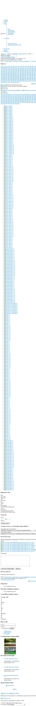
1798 (11, 70)
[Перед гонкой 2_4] (8, 138)
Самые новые (15, 61)
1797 (6, 70)
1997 (30, 99)
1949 (2, 95)
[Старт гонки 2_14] (8, 201)
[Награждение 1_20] (9, 467)
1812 (11, 71)
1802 (30, 70)
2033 (2, 103)
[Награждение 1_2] (8, 442)
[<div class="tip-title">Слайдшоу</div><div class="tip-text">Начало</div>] (3, 84)
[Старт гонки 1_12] (8, 170)
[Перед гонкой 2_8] (8, 143)
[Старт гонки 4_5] (8, 243)
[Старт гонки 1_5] (8, 160)
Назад (6, 87)
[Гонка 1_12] (7, 330)
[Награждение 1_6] (8, 447)
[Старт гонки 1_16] (8, 176)
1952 (16, 95)
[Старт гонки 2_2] (8, 184)
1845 (35, 74)
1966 (16, 97)
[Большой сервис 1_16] (9, 269)
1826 (11, 73)
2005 (2, 101)
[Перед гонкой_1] (8, 106)
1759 (25, 66)
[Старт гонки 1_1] (8, 155)
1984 (35, 98)
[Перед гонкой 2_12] (9, 149)
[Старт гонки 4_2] (8, 239)
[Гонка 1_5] (9, 90)
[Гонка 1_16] (7, 335)
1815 (25, 71)
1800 (21, 70)
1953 (21, 95)
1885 (25, 78)
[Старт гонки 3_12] (8, 225)
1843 (25, 74)
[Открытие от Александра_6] (11, 310)
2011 (30, 101)
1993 (11, 99)
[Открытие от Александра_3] (11, 306)
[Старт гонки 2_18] (8, 206)
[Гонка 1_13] (7, 331)
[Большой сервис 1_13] (9, 265)
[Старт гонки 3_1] (8, 209)
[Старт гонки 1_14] (8, 173)
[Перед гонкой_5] (8, 111)
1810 (2, 71)
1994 (16, 99)
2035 (11, 103)
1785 (16, 69)
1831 (35, 73)
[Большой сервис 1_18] (9, 272)
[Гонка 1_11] (7, 328)
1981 (21, 98)
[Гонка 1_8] (7, 324)
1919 (16, 80)
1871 (25, 77)
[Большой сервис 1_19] (9, 274)
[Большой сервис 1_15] (9, 268)
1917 (6, 80)
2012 (35, 101)
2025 (30, 102)
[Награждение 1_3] (8, 443)
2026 (35, 102)
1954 (25, 95)
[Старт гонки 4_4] (8, 241)
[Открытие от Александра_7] (11, 311)
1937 (11, 94)
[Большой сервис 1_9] (9, 260)
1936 (6, 94)
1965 (11, 97)
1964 (6, 97)
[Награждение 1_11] (9, 454)
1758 (21, 66)
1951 (11, 95)
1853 (6, 75)
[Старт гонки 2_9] (8, 194)
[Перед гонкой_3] (8, 108)
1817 (35, 71)
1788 (30, 69)
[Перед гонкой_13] (8, 122)
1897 (16, 79)
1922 (30, 80)
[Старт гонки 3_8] (8, 219)
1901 (35, 79)
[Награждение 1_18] (9, 464)
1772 (21, 67)
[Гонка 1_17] (7, 337)
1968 (25, 97)
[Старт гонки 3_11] (8, 223)
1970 (35, 97)
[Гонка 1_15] (7, 334)
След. (2, 91)
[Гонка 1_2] (7, 316)
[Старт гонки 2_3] (8, 185)
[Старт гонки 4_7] (8, 246)
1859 (35, 75)
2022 (16, 102)
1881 (6, 78)
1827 (16, 73)
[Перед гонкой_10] (8, 118)
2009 (21, 101)
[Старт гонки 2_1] (8, 183)
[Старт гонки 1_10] (8, 167)
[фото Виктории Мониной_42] (10, 645)
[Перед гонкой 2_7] (8, 142)
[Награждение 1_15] (9, 460)
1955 (30, 95)
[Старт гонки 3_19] (8, 234)
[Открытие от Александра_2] (11, 304)
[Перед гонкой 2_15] (9, 153)
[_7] (10, 654)
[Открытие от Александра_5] (11, 309)
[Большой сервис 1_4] (9, 253)
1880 (2, 78)
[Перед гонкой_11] (8, 120)
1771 (16, 67)
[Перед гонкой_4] (8, 110)
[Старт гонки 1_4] (8, 159)
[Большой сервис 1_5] (9, 254)
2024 (25, 102)
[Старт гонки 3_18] (8, 233)
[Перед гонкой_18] (8, 129)
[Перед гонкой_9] (8, 117)
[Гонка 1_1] (7, 314)
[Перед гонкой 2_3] (8, 136)
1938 (16, 94)
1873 (35, 77)
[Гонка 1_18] (7, 338)
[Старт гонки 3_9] (8, 220)
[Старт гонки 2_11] (8, 197)
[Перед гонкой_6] (8, 113)
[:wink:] (17, 546)
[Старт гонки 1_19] (8, 180)
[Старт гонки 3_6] (8, 216)
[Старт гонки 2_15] (8, 202)
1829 (25, 73)
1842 (21, 74)
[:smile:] (18, 542)
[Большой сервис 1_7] (9, 257)
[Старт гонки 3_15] (8, 229)
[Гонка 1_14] (7, 332)
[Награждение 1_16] (9, 461)
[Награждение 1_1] (8, 440)
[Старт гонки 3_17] (8, 232)
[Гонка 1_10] (7, 327)
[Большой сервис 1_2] (9, 250)
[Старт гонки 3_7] (8, 218)
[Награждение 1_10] (9, 453)
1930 (2, 82)
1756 (11, 66)
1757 (16, 66)
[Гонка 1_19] (7, 339)
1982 (25, 98)
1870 (21, 77)
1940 (25, 94)
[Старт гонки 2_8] (8, 192)
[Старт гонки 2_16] (8, 204)
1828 (21, 73)
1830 (30, 73)
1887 (35, 78)
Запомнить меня (6, 628)
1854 (11, 75)
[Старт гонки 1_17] (8, 177)
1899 (25, 79)
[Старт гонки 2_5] (8, 188)
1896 (11, 79)
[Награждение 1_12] (9, 456)
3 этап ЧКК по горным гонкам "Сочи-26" (11, 658)
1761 (35, 66)
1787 (25, 69)
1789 (35, 69)
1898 (21, 79)
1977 (2, 98)
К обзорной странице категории (8, 57)
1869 (16, 77)
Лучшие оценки (8, 61)
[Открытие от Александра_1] (11, 303)
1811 (6, 71)
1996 (25, 99)
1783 (6, 69)
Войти (12, 628)
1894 (2, 79)
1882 (11, 78)
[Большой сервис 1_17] (9, 271)
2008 (16, 101)
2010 (25, 101)
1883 (16, 78)
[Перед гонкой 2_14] (9, 152)
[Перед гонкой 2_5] (8, 139)
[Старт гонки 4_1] (8, 237)
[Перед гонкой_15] (8, 125)
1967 (21, 97)
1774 (30, 67)
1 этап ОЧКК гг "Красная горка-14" (19, 53)
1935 (2, 94)
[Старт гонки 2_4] (8, 187)
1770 (11, 67)
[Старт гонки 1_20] (8, 181)
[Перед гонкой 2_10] (9, 146)
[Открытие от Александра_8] (11, 313)
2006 (6, 101)
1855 (16, 75)
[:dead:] (17, 551)
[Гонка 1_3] (7, 317)
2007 (11, 101)
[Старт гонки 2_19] (8, 208)
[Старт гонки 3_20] (8, 236)
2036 (16, 103)
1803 (35, 70)
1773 (25, 67)
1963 (2, 97)
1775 (35, 67)
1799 (16, 70)
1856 (21, 75)
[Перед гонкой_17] (8, 128)
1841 (16, 74)
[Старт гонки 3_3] (8, 212)
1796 (2, 70)
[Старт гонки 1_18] (8, 178)
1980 (16, 98)
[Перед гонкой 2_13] (9, 150)
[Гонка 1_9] (7, 325)
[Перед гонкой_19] (8, 131)
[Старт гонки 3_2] (8, 211)
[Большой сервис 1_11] (9, 262)
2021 (11, 102)
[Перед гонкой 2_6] (8, 141)
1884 (21, 78)
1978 (6, 98)
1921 (25, 80)
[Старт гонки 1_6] (8, 162)
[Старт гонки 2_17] (8, 205)
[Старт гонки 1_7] (8, 163)
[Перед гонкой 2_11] (9, 148)
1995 (21, 99)
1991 (2, 99)
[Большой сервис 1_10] (9, 261)
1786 (21, 69)
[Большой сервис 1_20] (9, 275)
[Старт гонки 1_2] (8, 156)
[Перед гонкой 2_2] (8, 135)
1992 (6, 99)
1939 (21, 94)
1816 (30, 71)
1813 (16, 71)
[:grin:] (18, 545)
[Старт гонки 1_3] (8, 157)
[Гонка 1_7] (7, 323)
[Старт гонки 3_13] (8, 226)
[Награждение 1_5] (8, 446)
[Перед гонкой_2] (8, 107)
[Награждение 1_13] (9, 457)
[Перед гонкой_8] (8, 115)
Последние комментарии (24, 61)
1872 (30, 77)
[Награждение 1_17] (9, 463)
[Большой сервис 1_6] (9, 255)
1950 (6, 95)
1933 (16, 82)
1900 (30, 79)
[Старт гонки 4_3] (8, 240)
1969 (30, 97)
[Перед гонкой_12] (8, 121)
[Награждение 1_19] (9, 465)
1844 (30, 74)
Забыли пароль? (7, 631)
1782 (2, 69)
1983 (30, 98)
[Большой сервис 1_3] (9, 251)
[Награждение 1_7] (8, 449)
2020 (6, 102)
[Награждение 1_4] (8, 444)
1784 (11, 69)
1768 (2, 67)
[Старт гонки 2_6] (8, 190)
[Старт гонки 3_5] (8, 215)
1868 (11, 77)
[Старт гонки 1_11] (8, 169)
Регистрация (7, 633)
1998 (35, 99)
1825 (6, 73)
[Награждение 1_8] (8, 450)
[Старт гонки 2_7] (8, 191)
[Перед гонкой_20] (8, 132)
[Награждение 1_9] (8, 451)
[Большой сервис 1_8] (9, 258)
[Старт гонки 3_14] (8, 227)
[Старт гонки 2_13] (8, 199)
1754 (2, 66)
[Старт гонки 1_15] (8, 174)
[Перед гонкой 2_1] (8, 134)
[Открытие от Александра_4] (11, 307)
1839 (6, 74)
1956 (35, 95)
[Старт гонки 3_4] (8, 213)
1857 (25, 75)
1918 (11, 80)
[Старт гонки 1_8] (8, 164)
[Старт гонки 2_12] (8, 198)
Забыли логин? (7, 632)
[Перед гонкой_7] (8, 114)
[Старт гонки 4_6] (8, 244)
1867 (6, 77)
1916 (2, 80)
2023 (21, 102)
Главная (8, 53)
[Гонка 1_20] (7, 367)
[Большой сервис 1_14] (9, 267)
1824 (2, 73)
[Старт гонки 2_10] (8, 195)
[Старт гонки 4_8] (8, 247)
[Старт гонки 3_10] (8, 222)
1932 (11, 82)
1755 (6, 66)
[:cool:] (17, 544)
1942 (35, 94)
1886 (30, 78)
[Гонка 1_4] (7, 318)
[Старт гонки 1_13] (8, 171)
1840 (11, 74)
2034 (6, 103)
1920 (21, 80)
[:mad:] (17, 549)
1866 (2, 77)
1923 (35, 80)
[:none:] (17, 548)
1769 (6, 67)
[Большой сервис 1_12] (9, 264)
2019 (2, 102)
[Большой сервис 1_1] (9, 248)
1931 (6, 82)
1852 (2, 75)
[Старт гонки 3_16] (8, 230)
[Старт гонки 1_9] (8, 166)
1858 (30, 75)
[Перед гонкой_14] (8, 124)
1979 (11, 98)
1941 (30, 94)
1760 (30, 66)
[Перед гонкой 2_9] (8, 145)
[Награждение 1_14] (9, 458)
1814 (21, 71)
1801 (25, 70)
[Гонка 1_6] (7, 321)
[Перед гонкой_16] (8, 127)
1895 (6, 79)
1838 (2, 74)
